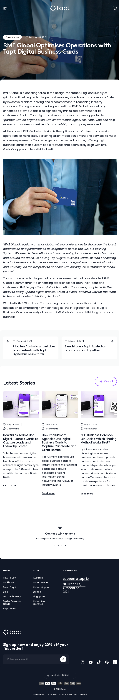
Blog (5, 591)
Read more (9, 485)
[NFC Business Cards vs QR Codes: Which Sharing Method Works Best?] (99, 404)
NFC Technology (12, 596)
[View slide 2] (58, 546)
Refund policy (38, 694)
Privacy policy (51, 694)
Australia (38, 577)
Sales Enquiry (10, 587)
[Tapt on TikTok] (99, 662)
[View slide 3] (62, 546)
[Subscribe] (63, 659)
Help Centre (9, 608)
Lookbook (8, 582)
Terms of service (65, 694)
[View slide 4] (66, 546)
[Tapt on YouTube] (90, 662)
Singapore (39, 596)
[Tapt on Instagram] (82, 662)
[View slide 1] (54, 546)
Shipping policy (80, 694)
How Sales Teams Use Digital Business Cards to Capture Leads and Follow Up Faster (20, 440)
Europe (37, 591)
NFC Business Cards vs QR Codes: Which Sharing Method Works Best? (98, 439)
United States (40, 582)
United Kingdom (42, 587)
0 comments (13, 428)
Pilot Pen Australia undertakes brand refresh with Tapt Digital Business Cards (34, 350)
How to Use (9, 577)
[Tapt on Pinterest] (107, 662)
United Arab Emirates (39, 602)
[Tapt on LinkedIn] (115, 662)
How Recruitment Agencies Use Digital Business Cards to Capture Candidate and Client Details (59, 442)
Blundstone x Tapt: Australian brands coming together (85, 348)
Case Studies (12, 37)
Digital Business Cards (12, 602)
